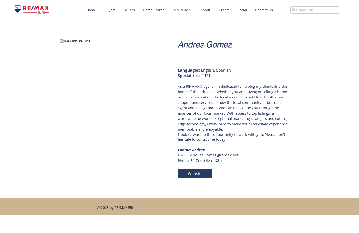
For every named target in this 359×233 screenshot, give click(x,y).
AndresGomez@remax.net (214, 155)
